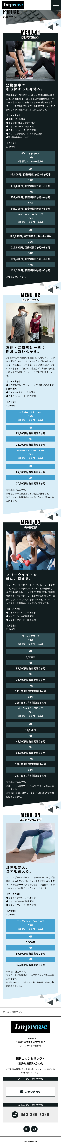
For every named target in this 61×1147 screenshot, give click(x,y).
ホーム (6, 1011)
